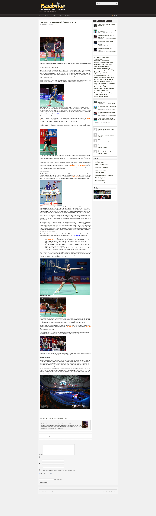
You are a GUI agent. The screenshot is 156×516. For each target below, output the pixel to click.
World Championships (101, 96)
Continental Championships (102, 68)
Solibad (106, 86)
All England (97, 57)
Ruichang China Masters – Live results (104, 175)
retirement (107, 85)
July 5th (82, 233)
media (104, 79)
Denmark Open (97, 70)
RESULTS (67, 15)
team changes (109, 92)
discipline (104, 70)
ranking (101, 85)
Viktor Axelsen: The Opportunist (105, 141)
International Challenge (100, 75)
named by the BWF (77, 235)
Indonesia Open (98, 74)
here (58, 113)
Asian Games (105, 57)
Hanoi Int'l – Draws (99, 169)
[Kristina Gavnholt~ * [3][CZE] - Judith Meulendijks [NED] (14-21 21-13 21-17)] (102, 198)
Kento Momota (102, 77)
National (96, 81)
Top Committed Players (50, 225)
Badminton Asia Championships (101, 60)
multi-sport (110, 79)
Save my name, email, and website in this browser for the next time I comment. (58, 470)
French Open (111, 70)
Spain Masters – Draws (100, 177)
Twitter (114, 15)
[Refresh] (51, 474)
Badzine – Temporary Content (101, 164)
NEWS (46, 15)
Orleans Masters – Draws (101, 170)
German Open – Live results (101, 167)
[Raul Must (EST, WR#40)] (96, 194)
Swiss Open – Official (99, 180)
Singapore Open (98, 86)
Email (40, 463)
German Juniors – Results (101, 166)
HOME (41, 15)
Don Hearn (44, 24)
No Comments (112, 32)
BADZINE (60, 15)
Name (40, 460)
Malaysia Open (98, 79)
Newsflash (102, 81)
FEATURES (53, 15)
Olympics (109, 81)
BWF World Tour (46, 62)
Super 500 (111, 88)
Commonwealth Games (103, 66)
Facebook (116, 15)
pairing (95, 83)
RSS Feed (112, 15)
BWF (111, 62)
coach (95, 66)
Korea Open (110, 77)
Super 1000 (97, 90)
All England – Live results (100, 161)
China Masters (109, 64)
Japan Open (111, 75)
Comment (41, 454)
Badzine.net (53, 6)
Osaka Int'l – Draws (99, 172)
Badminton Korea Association (101, 62)
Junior (96, 77)
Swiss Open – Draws (99, 178)
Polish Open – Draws (99, 174)
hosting (105, 72)
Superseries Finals (99, 92)
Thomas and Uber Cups (100, 94)
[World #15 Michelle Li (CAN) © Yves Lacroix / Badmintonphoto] (65, 294)
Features (48, 25)
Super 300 (105, 88)
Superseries (65, 71)
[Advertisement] (59, 34)
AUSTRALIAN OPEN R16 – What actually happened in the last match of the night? (106, 43)
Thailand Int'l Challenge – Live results (103, 182)
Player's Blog (102, 83)
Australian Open (98, 59)
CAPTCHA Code (58, 479)
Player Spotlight (111, 83)
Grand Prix (98, 72)
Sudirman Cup (98, 88)
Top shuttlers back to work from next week (58, 22)
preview (96, 85)
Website (41, 467)
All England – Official (99, 162)
